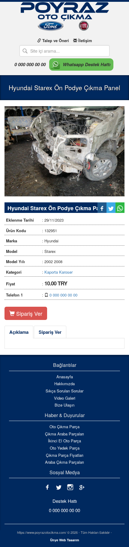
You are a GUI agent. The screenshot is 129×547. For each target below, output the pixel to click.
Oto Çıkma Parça (65, 426)
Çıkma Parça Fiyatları (64, 455)
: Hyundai (32, 241)
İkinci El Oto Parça (64, 441)
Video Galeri (64, 398)
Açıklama (18, 332)
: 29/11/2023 (35, 220)
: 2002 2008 (34, 261)
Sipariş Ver (28, 313)
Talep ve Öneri (55, 40)
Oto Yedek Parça (65, 448)
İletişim (84, 40)
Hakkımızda (64, 383)
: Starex (31, 251)
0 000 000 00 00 (30, 64)
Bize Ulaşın (64, 405)
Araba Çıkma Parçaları (64, 462)
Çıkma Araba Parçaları (64, 434)
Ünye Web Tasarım (64, 540)
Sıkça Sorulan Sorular (64, 391)
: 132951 (31, 230)
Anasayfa (64, 377)
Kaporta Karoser (58, 272)
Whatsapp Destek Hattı (86, 64)
